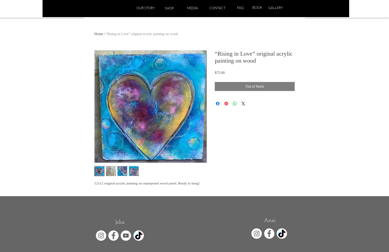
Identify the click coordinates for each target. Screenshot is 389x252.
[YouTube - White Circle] (126, 235)
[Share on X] (243, 103)
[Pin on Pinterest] (226, 103)
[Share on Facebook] (217, 103)
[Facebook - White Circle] (113, 235)
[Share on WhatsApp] (234, 103)
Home (98, 34)
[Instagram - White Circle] (101, 235)
